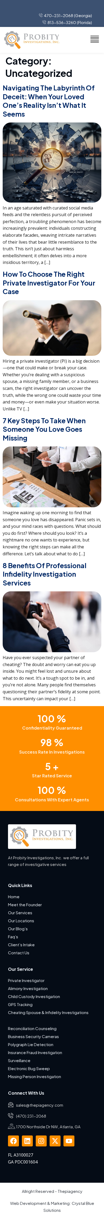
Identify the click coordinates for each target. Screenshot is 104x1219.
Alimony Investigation (28, 988)
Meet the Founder (25, 904)
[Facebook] (13, 1140)
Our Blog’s (18, 928)
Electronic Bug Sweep (29, 1068)
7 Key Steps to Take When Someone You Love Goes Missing (44, 429)
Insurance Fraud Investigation (35, 1052)
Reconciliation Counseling (32, 1028)
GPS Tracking (20, 1004)
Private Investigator (26, 980)
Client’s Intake (21, 944)
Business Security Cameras (34, 1036)
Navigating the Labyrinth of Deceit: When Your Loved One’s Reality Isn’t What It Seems (49, 101)
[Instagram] (41, 1140)
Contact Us (18, 952)
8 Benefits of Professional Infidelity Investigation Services (44, 574)
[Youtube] (68, 1140)
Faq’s (13, 936)
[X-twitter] (55, 1140)
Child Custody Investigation (34, 996)
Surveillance (19, 1060)
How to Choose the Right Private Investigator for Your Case (49, 283)
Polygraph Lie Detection (30, 1044)
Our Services (20, 912)
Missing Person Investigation (34, 1076)
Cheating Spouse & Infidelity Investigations (48, 1012)
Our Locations (21, 920)
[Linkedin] (27, 1140)
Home (13, 896)
